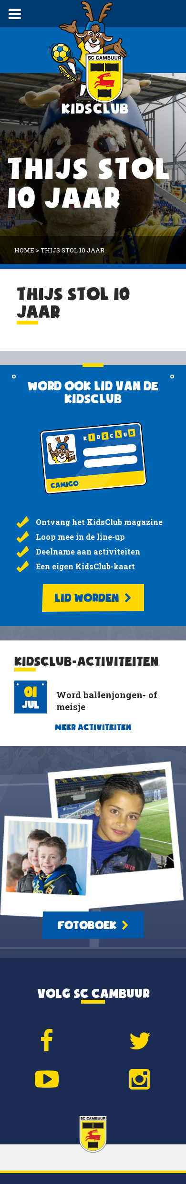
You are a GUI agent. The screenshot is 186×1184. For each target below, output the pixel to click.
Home (24, 250)
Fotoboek (88, 925)
